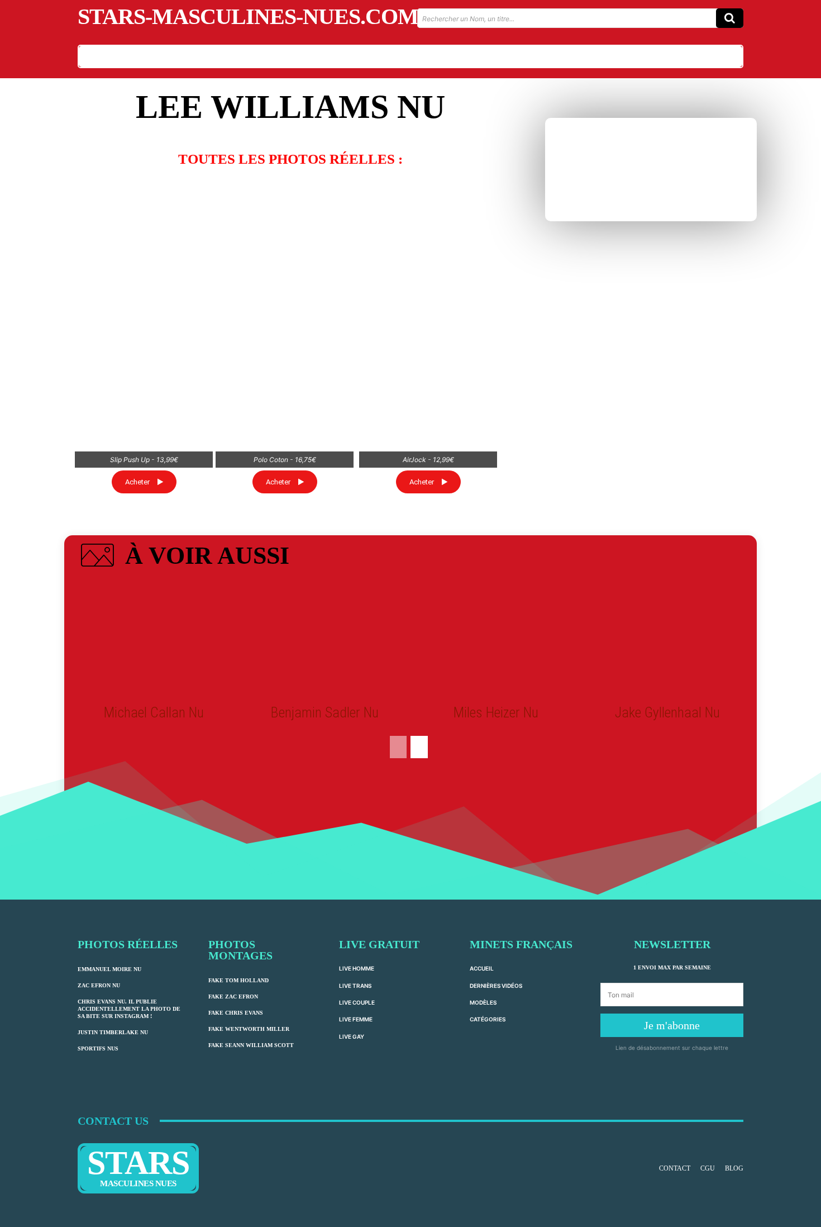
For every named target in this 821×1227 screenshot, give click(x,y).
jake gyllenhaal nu (667, 712)
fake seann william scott (251, 1045)
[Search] (729, 18)
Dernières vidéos (496, 985)
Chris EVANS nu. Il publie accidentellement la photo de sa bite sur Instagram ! (129, 1008)
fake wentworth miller (248, 1029)
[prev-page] (398, 747)
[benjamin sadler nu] (325, 640)
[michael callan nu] (154, 640)
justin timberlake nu (113, 1032)
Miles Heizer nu (496, 712)
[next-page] (419, 747)
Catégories (487, 1019)
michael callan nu (154, 712)
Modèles (483, 1002)
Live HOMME (356, 968)
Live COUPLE (357, 1002)
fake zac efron (233, 996)
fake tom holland (238, 980)
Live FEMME (356, 1019)
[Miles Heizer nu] (496, 640)
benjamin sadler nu (325, 712)
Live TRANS (355, 985)
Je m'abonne (672, 1025)
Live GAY (351, 1036)
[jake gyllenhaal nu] (667, 640)
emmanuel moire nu (109, 969)
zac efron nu (99, 985)
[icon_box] (183, 557)
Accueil (482, 968)
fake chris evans (235, 1013)
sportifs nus (98, 1048)
